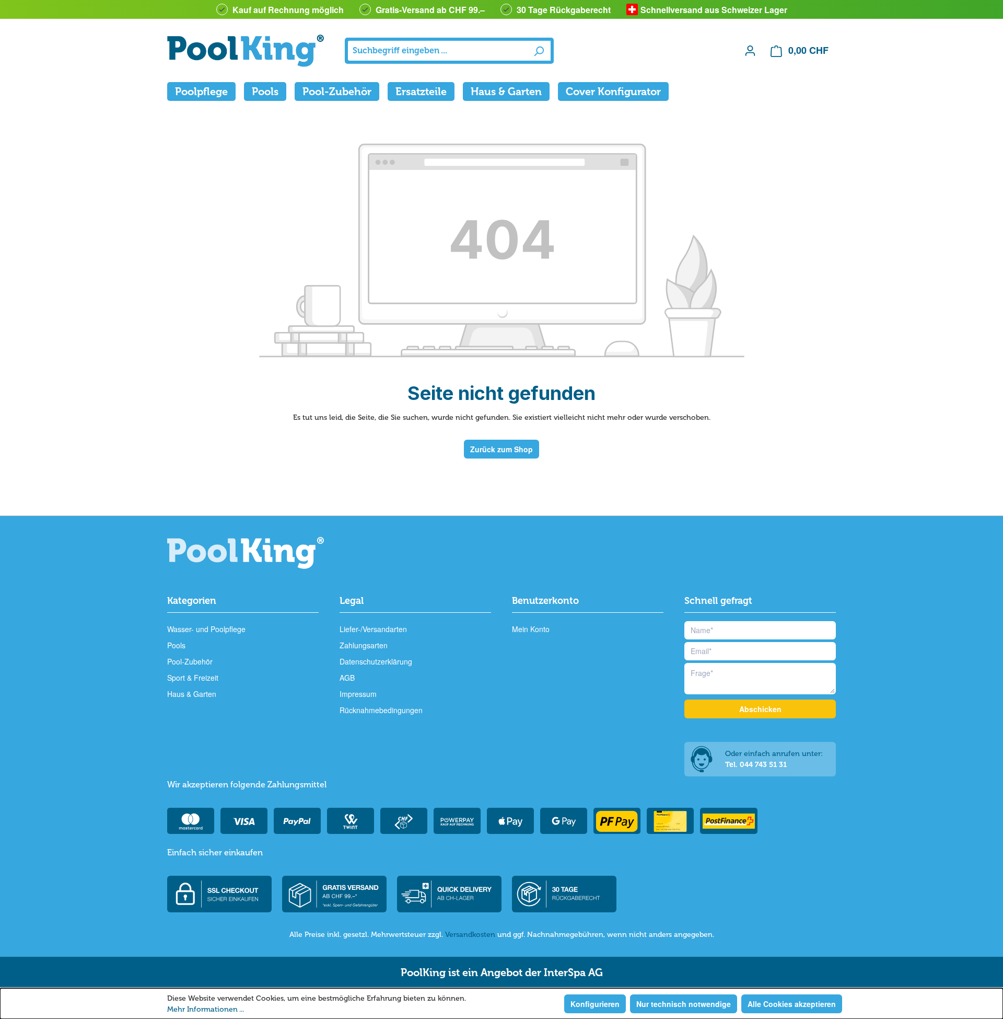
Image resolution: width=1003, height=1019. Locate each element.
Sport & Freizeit (192, 677)
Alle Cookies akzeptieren (792, 1004)
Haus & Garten (191, 694)
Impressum (358, 694)
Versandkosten (470, 934)
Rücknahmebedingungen (381, 710)
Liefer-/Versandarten (373, 629)
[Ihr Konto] (750, 50)
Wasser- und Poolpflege (206, 629)
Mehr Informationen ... (205, 1009)
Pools (176, 645)
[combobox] (437, 50)
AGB (347, 677)
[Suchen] (539, 50)
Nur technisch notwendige (683, 1004)
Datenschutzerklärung (376, 661)
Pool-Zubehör (190, 661)
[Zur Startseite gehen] (245, 51)
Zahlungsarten (364, 645)
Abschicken (760, 709)
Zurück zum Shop (501, 449)
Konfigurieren (595, 1004)
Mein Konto (531, 629)
